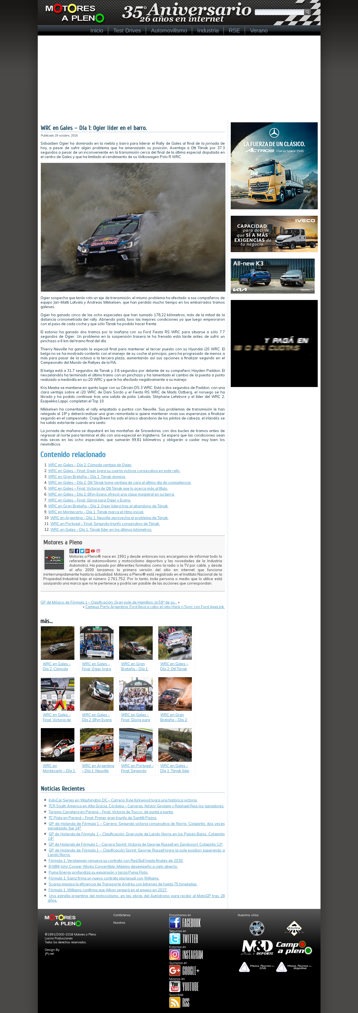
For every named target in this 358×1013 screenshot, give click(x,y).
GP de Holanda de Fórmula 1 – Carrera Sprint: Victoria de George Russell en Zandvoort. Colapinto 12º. (136, 844)
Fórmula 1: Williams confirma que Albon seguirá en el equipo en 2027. (108, 890)
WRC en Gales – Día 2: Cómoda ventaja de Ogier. (90, 465)
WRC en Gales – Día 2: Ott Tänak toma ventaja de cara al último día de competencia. (119, 482)
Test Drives (127, 30)
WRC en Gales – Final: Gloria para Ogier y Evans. (89, 500)
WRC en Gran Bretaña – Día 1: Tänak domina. (87, 476)
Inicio (96, 30)
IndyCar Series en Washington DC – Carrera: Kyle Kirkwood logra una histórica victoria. (123, 800)
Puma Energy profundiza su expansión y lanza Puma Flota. (98, 872)
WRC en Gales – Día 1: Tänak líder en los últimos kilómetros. (101, 529)
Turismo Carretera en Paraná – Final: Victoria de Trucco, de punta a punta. (111, 812)
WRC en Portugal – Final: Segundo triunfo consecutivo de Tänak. (105, 523)
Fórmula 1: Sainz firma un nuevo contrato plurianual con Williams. (104, 878)
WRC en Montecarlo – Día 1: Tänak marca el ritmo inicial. (96, 512)
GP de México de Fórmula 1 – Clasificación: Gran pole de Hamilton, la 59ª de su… (109, 602)
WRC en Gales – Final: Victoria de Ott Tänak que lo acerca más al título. (108, 488)
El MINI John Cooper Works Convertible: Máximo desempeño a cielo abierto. (113, 866)
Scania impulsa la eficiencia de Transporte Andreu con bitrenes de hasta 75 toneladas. (123, 884)
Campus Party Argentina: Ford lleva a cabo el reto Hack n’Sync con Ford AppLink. (155, 606)
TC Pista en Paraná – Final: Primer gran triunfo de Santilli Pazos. (103, 817)
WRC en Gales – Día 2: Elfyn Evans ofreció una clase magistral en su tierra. (111, 494)
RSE (234, 30)
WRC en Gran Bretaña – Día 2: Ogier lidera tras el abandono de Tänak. (108, 506)
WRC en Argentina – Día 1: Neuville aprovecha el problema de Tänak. (109, 517)
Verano (259, 30)
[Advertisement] (179, 77)
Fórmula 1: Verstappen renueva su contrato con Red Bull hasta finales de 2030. (116, 860)
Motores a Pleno (62, 542)
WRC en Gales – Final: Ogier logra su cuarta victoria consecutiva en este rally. (114, 470)
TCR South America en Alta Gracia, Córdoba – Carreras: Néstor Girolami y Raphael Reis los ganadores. (136, 806)
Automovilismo (169, 30)
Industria (208, 30)
